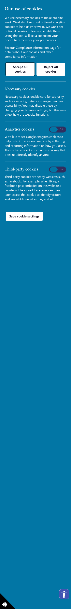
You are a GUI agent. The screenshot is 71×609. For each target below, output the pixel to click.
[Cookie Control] (8, 601)
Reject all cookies (51, 69)
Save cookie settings (24, 216)
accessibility (64, 594)
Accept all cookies (20, 69)
